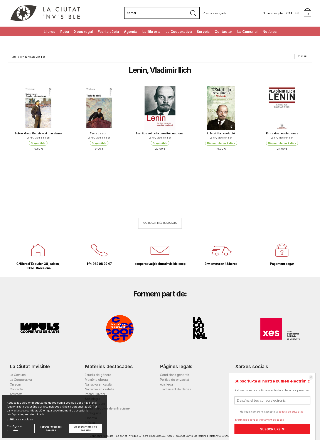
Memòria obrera (96, 379)
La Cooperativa (178, 31)
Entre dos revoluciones (282, 133)
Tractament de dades (175, 389)
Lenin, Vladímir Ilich (160, 137)
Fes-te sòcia (108, 31)
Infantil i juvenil (95, 394)
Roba (64, 31)
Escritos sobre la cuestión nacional (160, 133)
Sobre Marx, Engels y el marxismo (38, 133)
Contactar (223, 31)
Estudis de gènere (98, 375)
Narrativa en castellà (99, 389)
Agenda (130, 31)
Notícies (270, 31)
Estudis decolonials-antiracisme (107, 408)
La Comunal (247, 31)
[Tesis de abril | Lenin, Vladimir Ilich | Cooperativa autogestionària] (99, 108)
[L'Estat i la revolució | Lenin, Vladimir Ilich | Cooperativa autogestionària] (221, 108)
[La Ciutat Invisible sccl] (45, 20)
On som (15, 384)
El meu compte (273, 13)
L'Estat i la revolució (221, 133)
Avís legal (166, 384)
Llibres (49, 31)
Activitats (16, 394)
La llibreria (151, 31)
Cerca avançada (215, 13)
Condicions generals (175, 375)
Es (297, 13)
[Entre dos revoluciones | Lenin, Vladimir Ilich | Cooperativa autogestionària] (282, 108)
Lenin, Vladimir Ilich (38, 137)
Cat (289, 13)
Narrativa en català (98, 384)
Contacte (16, 389)
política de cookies (20, 419)
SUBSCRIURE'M (272, 429)
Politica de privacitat (174, 379)
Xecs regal (83, 31)
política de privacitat (290, 411)
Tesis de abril (99, 133)
